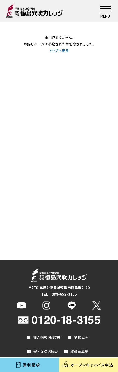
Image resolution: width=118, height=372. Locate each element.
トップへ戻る (59, 50)
